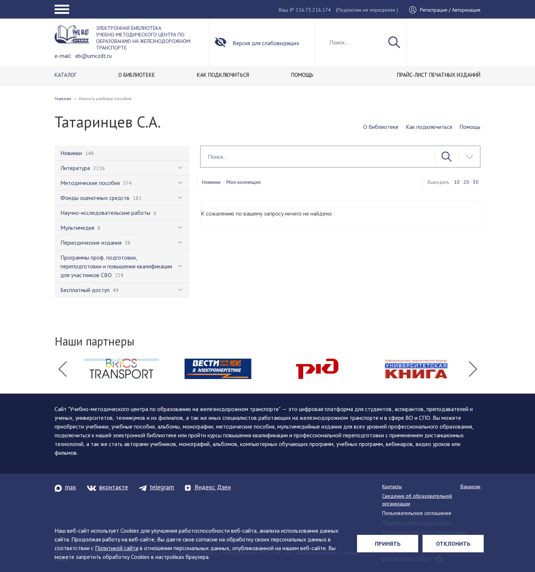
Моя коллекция (243, 182)
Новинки (211, 182)
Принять (388, 543)
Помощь (469, 126)
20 (466, 182)
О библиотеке (381, 126)
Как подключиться (429, 126)
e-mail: (63, 55)
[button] (62, 368)
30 (476, 182)
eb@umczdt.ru (93, 55)
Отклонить (453, 543)
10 (457, 182)
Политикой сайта (116, 548)
